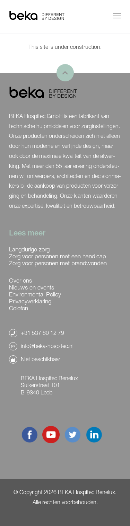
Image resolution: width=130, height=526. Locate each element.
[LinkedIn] (94, 441)
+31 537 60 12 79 (42, 333)
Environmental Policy (35, 294)
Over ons (20, 280)
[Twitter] (72, 441)
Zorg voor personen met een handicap (57, 256)
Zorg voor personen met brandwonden (58, 263)
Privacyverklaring (30, 301)
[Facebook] (29, 441)
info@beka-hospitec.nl (47, 346)
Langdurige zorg (29, 249)
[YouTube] (51, 441)
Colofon (18, 308)
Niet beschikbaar (40, 359)
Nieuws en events (31, 287)
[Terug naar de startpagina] (36, 16)
